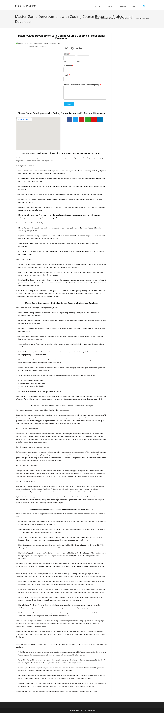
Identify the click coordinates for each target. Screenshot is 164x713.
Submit (69, 104)
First (64, 61)
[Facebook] (69, 119)
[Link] (88, 119)
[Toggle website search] (148, 6)
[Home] (92, 18)
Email (66, 75)
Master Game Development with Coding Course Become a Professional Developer (122, 18)
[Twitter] (75, 119)
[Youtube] (81, 119)
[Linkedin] (100, 119)
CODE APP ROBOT (26, 6)
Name (66, 54)
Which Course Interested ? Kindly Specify (82, 84)
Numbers (68, 66)
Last (78, 61)
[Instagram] (94, 119)
